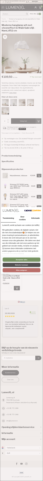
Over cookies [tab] (22, 218)
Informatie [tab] (35, 218)
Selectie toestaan (21, 265)
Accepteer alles (21, 259)
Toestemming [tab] (8, 218)
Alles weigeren (21, 270)
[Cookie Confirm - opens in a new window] (32, 210)
